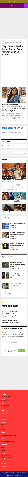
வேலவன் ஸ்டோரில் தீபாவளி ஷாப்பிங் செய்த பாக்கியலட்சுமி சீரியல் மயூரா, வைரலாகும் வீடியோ (13, 108)
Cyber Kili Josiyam (5, 396)
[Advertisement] (14, 23)
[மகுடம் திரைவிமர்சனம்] (8, 196)
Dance (2, 445)
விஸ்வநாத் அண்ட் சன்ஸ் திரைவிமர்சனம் (19, 200)
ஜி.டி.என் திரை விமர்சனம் (20, 212)
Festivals (3, 447)
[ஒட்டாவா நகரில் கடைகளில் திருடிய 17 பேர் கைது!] (5, 228)
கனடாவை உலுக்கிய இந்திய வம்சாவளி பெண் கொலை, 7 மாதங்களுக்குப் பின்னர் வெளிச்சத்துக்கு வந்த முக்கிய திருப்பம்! (12, 287)
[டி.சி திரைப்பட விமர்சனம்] (8, 207)
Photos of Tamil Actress (7, 457)
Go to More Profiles (7, 145)
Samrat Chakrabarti (7, 322)
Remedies (3, 407)
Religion (3, 450)
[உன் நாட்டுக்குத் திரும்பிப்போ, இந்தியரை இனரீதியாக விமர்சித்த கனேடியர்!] (5, 267)
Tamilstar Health (5, 405)
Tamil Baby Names (5, 455)
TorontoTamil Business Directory (9, 435)
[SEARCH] (24, 153)
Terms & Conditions (13, 475)
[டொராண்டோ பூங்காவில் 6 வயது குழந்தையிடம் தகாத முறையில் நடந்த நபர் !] (5, 248)
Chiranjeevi (5, 316)
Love (2, 427)
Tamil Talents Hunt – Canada (8, 441)
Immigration (4, 424)
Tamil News (8, 104)
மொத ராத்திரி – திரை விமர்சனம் (12, 179)
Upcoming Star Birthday (10, 306)
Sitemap (20, 475)
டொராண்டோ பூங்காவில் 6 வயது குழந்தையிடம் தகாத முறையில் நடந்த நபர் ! (17, 245)
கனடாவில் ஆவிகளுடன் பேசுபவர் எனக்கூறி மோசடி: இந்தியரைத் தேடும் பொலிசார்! (17, 275)
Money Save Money (5, 400)
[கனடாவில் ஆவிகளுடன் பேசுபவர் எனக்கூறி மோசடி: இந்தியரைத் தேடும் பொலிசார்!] (5, 278)
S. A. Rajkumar (5, 311)
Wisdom (3, 429)
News (4, 104)
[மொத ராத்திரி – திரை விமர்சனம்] (14, 171)
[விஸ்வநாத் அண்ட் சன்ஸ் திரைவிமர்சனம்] (20, 196)
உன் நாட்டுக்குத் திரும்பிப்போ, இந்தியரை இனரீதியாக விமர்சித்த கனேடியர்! (17, 264)
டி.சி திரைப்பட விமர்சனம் (7, 212)
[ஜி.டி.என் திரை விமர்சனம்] (20, 207)
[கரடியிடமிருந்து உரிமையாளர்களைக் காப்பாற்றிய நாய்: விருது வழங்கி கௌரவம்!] (5, 237)
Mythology (3, 449)
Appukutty (4, 320)
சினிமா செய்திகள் (14, 104)
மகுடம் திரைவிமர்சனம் (7, 200)
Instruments (3, 426)
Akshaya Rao (5, 318)
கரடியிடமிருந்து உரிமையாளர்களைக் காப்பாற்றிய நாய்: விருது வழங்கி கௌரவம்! (17, 234)
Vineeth (4, 313)
